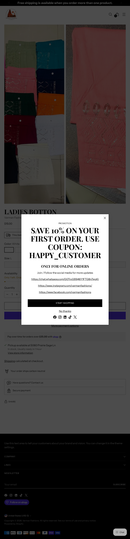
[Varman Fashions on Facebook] (55, 317)
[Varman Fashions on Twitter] (75, 317)
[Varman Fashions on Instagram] (60, 317)
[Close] (104, 218)
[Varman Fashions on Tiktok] (70, 317)
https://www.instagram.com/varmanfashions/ (65, 285)
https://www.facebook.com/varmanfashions (65, 292)
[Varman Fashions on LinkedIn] (65, 317)
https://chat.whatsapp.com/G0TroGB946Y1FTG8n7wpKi (65, 279)
